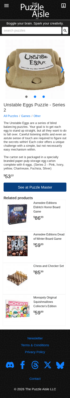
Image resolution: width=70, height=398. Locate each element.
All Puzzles (11, 116)
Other (37, 116)
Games (25, 116)
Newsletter (35, 338)
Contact (35, 379)
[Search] (65, 30)
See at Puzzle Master (35, 187)
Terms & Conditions (35, 345)
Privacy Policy (35, 352)
